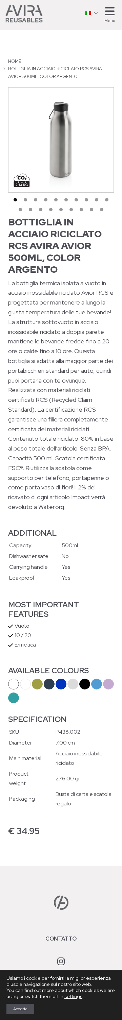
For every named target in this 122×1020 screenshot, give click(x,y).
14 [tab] (50, 209)
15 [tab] (61, 209)
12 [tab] (30, 209)
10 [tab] (106, 199)
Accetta (20, 1009)
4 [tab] (45, 199)
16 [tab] (71, 209)
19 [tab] (101, 209)
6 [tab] (66, 199)
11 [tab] (20, 209)
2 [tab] (25, 199)
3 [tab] (35, 199)
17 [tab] (81, 209)
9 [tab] (96, 199)
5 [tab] (56, 199)
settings (73, 996)
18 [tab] (91, 209)
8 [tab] (86, 199)
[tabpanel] (61, 140)
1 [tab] (15, 199)
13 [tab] (40, 209)
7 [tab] (76, 199)
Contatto (61, 938)
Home (14, 61)
